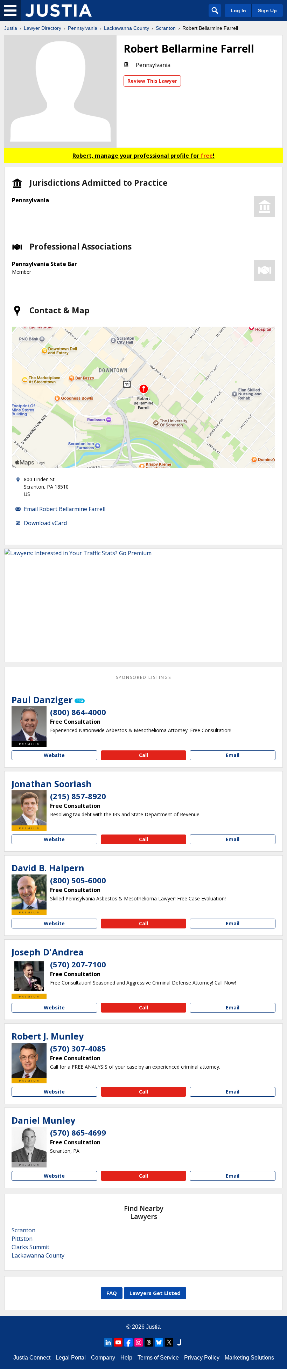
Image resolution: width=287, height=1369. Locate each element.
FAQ (111, 1292)
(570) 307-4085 (78, 1048)
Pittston (22, 1238)
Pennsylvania (82, 28)
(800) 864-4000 (78, 712)
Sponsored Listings (143, 677)
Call (143, 755)
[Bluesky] (159, 1342)
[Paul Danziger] (29, 723)
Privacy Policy (201, 1358)
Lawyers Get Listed (155, 1292)
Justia (10, 28)
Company (103, 1358)
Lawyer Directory (42, 28)
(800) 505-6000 (78, 880)
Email (232, 755)
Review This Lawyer (152, 80)
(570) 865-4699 (78, 1132)
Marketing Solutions (249, 1358)
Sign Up (267, 10)
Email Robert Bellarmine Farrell (64, 509)
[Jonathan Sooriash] (29, 807)
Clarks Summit (30, 1247)
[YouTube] (118, 1342)
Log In (238, 10)
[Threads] (149, 1342)
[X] (169, 1342)
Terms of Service (158, 1358)
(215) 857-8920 (78, 796)
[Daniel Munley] (29, 1144)
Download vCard (45, 523)
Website (54, 755)
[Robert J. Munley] (29, 1060)
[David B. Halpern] (29, 892)
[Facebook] (128, 1342)
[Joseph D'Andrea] (29, 976)
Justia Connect (31, 1358)
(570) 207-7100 (78, 964)
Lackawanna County (126, 28)
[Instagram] (138, 1342)
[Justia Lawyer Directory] (58, 10)
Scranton (166, 28)
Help (126, 1358)
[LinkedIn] (108, 1342)
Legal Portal (71, 1358)
